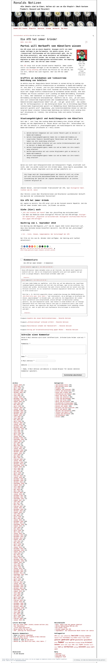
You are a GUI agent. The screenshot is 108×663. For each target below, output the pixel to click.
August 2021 (18, 441)
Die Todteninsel (19, 626)
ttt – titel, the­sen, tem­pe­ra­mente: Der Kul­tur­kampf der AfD (46, 234)
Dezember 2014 (18, 535)
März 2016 (17, 518)
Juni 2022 (17, 432)
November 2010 (18, 586)
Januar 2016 (18, 520)
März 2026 (17, 389)
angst (62, 636)
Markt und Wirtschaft (63, 401)
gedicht (57, 640)
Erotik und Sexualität (63, 391)
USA (62, 647)
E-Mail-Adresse (27, 361)
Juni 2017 (17, 501)
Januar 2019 (18, 477)
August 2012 (18, 562)
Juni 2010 (17, 594)
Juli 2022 (17, 430)
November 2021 (18, 438)
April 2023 (17, 421)
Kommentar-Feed (61, 656)
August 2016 (18, 512)
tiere (55, 647)
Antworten (27, 277)
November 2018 (18, 480)
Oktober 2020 (18, 451)
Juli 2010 (17, 592)
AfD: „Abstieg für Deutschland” (25, 630)
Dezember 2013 (18, 548)
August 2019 (18, 467)
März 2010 (17, 598)
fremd (25, 250)
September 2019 (19, 465)
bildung (81, 636)
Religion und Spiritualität (65, 407)
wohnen (88, 647)
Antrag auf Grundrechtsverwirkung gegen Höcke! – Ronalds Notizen (52, 329)
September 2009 (19, 608)
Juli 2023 (17, 416)
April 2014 (17, 544)
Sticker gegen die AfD (63, 629)
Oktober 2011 (18, 573)
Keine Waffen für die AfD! (23, 629)
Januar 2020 (18, 460)
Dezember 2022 (18, 426)
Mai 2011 (17, 577)
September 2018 (19, 483)
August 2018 (18, 485)
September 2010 (19, 589)
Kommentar (25, 343)
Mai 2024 (17, 404)
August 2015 (18, 526)
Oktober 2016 (18, 511)
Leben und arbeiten (62, 397)
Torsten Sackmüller (26, 267)
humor (36, 250)
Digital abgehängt (26, 635)
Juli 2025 (17, 394)
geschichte (79, 640)
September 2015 (19, 524)
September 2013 (19, 550)
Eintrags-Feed (60, 655)
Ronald (23, 280)
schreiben (86, 644)
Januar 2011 (18, 583)
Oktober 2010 (18, 588)
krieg (82, 642)
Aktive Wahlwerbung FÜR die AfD (67, 626)
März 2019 (17, 474)
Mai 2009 (17, 614)
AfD (25, 65)
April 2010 (17, 597)
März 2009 (17, 617)
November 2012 (18, 559)
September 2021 (19, 439)
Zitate (58, 416)
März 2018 (17, 491)
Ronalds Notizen (27, 2)
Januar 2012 (18, 568)
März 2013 (17, 556)
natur (69, 644)
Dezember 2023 (18, 410)
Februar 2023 (18, 423)
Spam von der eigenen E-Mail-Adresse (32, 637)
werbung (76, 647)
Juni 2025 (17, 395)
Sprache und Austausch (63, 410)
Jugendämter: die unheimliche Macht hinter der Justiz (75, 630)
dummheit (88, 636)
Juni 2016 (17, 514)
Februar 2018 (18, 492)
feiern (60, 637)
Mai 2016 (17, 515)
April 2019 (17, 473)
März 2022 (17, 435)
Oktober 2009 (18, 606)
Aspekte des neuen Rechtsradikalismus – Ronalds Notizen (49, 318)
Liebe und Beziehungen (63, 398)
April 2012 (17, 567)
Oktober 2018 (18, 482)
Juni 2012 (17, 565)
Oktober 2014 (18, 538)
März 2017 (17, 504)
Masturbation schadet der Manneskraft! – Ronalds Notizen (49, 326)
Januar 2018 (18, 494)
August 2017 (18, 500)
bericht (75, 636)
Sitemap (48, 28)
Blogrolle (32, 28)
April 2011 (17, 579)
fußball (88, 637)
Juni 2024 (17, 403)
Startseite (17, 35)
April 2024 (17, 406)
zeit (56, 649)
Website (24, 365)
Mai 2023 (17, 420)
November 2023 (18, 412)
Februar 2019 (18, 476)
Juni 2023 (17, 418)
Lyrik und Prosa (61, 400)
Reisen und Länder (62, 406)
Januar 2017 (18, 507)
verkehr (47, 250)
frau (75, 637)
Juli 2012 (17, 564)
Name (23, 356)
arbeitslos (67, 636)
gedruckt (31, 250)
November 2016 (18, 509)
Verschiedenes (60, 415)
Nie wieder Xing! (61, 627)
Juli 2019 (17, 468)
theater (41, 250)
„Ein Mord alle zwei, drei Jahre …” (33, 641)
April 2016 (17, 517)
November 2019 (18, 462)
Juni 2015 (17, 527)
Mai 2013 (17, 555)
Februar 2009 (18, 618)
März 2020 (17, 457)
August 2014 (18, 539)
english (56, 637)
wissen (53, 250)
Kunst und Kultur (25, 35)
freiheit (80, 637)
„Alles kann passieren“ (22, 627)
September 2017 (19, 498)
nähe (73, 644)
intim (66, 642)
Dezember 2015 (18, 521)
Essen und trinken (62, 392)
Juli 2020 (17, 454)
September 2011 (19, 574)
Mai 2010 (17, 595)
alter (58, 636)
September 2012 (19, 561)
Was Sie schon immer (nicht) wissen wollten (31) (31, 624)
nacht (66, 644)
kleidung (77, 642)
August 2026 (18, 385)
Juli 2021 (17, 442)
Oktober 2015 (18, 523)
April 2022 (17, 433)
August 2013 (18, 551)
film (71, 637)
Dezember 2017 (18, 495)
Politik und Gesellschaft (44, 248)
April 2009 (17, 615)
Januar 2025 (18, 397)
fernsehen (66, 637)
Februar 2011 (18, 582)
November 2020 (18, 450)
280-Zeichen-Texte (62, 386)
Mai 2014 (17, 542)
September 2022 (19, 429)
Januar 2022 (18, 436)
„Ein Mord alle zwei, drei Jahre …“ (35, 296)
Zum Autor (64, 28)
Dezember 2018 (18, 479)
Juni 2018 (17, 488)
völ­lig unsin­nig (31, 70)
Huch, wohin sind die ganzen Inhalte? (69, 624)
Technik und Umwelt (62, 412)
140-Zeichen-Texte (62, 385)
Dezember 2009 (18, 603)
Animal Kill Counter (20, 28)
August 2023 (18, 415)
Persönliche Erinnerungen (64, 403)
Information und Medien (64, 394)
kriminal (88, 642)
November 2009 (18, 605)
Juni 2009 (17, 612)
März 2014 (17, 545)
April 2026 (17, 388)
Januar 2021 (18, 448)
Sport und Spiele (61, 409)
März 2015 (17, 532)
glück (55, 642)
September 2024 (19, 400)
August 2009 (18, 609)
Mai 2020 (17, 456)
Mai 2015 (17, 529)
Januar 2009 (18, 620)
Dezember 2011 (18, 570)
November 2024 (18, 398)
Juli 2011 (17, 576)
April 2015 (17, 530)
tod (59, 647)
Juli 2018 (17, 486)
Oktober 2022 (18, 427)
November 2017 (18, 497)
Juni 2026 (17, 386)
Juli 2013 (17, 553)
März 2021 (17, 445)
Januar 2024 (18, 409)
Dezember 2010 (18, 585)
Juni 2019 (17, 470)
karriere (72, 642)
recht (81, 644)
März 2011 (17, 580)
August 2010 (18, 591)
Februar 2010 (18, 600)
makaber (57, 644)
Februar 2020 (18, 459)
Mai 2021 (17, 444)
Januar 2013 (18, 558)
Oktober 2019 (18, 464)
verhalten (68, 647)
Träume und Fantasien (63, 413)
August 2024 (18, 401)
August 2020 (18, 453)
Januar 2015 (18, 533)
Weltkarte (56, 28)
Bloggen (58, 388)
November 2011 (18, 571)
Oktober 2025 (18, 392)
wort (92, 647)
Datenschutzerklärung (21, 660)
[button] (22, 246)
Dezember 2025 (18, 391)
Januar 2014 (18, 547)
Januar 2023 (18, 424)
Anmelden (58, 653)
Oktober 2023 (18, 413)
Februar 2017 (18, 506)
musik (62, 644)
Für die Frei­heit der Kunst (33, 212)
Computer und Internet (63, 389)
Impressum (41, 28)
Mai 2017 (17, 503)
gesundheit (88, 640)
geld (72, 640)
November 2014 (18, 536)
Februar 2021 (18, 447)
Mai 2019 (17, 471)
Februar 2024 (18, 407)
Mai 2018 (17, 489)
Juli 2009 (17, 611)
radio (76, 644)
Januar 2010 (18, 602)
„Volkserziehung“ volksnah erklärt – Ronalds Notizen (47, 322)
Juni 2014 (17, 541)
